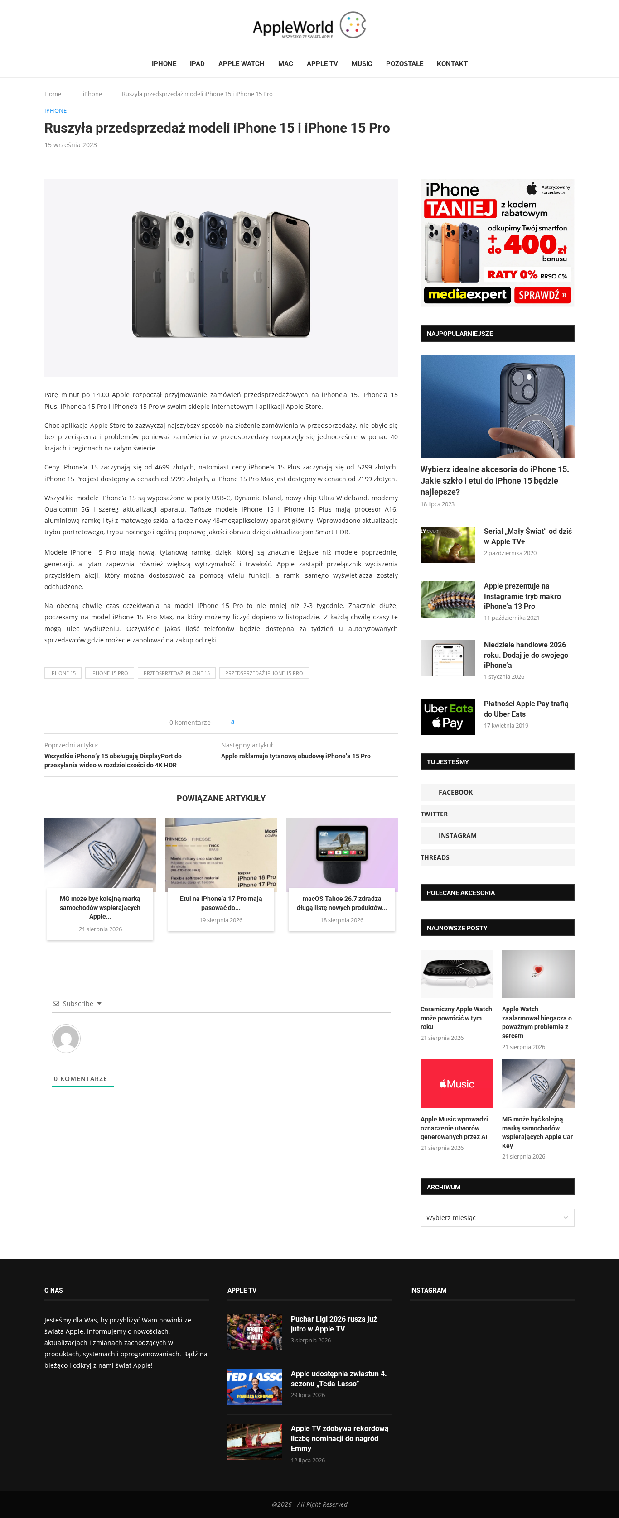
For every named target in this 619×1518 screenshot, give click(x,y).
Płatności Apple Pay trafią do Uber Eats (526, 708)
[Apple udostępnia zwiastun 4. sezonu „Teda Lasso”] (254, 1387)
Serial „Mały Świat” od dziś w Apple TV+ (528, 536)
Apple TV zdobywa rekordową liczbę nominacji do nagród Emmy (340, 1438)
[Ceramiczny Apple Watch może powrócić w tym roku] (457, 974)
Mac (285, 64)
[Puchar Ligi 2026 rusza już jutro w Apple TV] (254, 1332)
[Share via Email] (273, 722)
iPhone (164, 64)
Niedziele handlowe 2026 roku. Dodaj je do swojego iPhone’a (526, 655)
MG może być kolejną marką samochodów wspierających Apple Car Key (537, 1132)
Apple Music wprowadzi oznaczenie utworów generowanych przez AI (454, 1128)
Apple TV (322, 64)
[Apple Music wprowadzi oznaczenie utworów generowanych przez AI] (457, 1083)
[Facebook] (48, 24)
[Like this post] (239, 722)
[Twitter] (56, 24)
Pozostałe (404, 64)
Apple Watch (241, 64)
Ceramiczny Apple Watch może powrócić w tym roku (456, 1018)
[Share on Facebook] (249, 722)
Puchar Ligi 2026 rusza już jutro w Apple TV (334, 1324)
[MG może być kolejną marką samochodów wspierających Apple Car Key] (100, 855)
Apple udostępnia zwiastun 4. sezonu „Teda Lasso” (339, 1379)
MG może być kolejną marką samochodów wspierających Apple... (100, 907)
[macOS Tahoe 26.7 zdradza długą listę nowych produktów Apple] (342, 855)
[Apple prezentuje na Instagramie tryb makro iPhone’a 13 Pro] (448, 599)
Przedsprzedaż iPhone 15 (177, 673)
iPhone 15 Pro (109, 673)
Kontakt (452, 64)
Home (52, 94)
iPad (197, 64)
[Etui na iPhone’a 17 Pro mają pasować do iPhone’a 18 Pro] (221, 855)
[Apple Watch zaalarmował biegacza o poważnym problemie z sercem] (538, 974)
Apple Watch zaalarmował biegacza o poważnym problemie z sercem (537, 1022)
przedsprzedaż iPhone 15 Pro (264, 673)
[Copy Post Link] (261, 722)
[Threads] (73, 24)
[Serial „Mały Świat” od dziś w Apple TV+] (448, 545)
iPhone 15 (63, 673)
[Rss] (82, 24)
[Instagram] (65, 24)
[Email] (94, 24)
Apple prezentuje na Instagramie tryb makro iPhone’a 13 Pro (522, 596)
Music (362, 64)
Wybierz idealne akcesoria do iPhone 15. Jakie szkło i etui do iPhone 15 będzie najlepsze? (495, 480)
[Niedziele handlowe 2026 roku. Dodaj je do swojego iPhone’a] (448, 658)
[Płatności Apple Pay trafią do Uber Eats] (448, 717)
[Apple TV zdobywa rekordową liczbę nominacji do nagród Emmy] (254, 1442)
